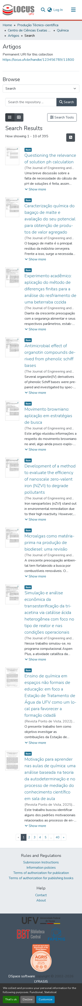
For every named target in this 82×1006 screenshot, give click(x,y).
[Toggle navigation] (73, 10)
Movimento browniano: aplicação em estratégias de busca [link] (48, 415)
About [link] (41, 900)
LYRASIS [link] (41, 981)
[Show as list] (9, 117)
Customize (45, 999)
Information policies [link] (41, 867)
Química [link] (63, 30)
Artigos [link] (13, 35)
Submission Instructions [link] (41, 862)
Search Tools (64, 117)
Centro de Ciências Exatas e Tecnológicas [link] (30, 30)
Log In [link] (58, 9)
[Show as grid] (18, 117)
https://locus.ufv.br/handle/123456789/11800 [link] (38, 59)
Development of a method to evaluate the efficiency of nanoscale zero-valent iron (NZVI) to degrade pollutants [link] (50, 479)
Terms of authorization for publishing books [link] (41, 878)
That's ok (11, 999)
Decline (27, 999)
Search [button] (68, 102)
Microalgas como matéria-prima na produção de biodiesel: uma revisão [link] (49, 542)
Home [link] (7, 25)
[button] (18, 9)
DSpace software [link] (21, 976)
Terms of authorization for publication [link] (41, 872)
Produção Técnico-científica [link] (37, 25)
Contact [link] (41, 895)
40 (57, 837)
